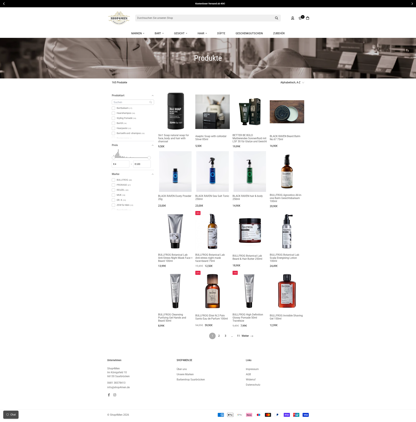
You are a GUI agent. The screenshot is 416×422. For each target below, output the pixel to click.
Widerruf (251, 379)
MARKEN (136, 33)
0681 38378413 (116, 382)
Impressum (252, 369)
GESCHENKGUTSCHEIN (249, 33)
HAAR (201, 33)
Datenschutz (253, 384)
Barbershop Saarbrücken (191, 379)
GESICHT (179, 33)
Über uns (182, 369)
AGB (248, 374)
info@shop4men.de (118, 387)
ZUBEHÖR (279, 33)
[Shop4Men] (119, 18)
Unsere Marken (185, 374)
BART (158, 33)
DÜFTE (221, 33)
